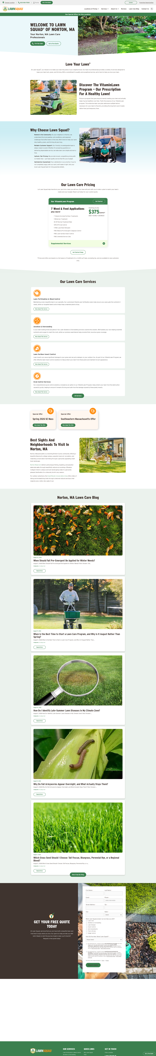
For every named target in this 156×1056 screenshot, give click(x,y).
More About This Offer (39, 425)
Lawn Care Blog (134, 9)
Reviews (124, 9)
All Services (78, 396)
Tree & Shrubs (92, 931)
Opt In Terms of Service (105, 948)
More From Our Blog (78, 875)
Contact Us (145, 9)
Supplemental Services (61, 243)
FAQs (85, 1054)
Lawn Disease (91, 925)
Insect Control (92, 927)
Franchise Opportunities (146, 2)
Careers (131, 2)
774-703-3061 (38, 44)
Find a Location (109, 1052)
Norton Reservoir (35, 465)
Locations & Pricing (90, 9)
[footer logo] (41, 1053)
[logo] (13, 9)
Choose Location (10, 2)
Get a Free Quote (46, 2)
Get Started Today (78, 252)
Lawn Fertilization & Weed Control (72, 1052)
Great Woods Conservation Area (57, 476)
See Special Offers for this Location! (78, 14)
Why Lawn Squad (88, 1052)
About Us (114, 9)
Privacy (107, 960)
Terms (103, 960)
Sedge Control (92, 933)
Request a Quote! (93, 965)
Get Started (98, 201)
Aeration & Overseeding (94, 923)
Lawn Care (91, 920)
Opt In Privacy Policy (96, 948)
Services (104, 9)
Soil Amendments (93, 929)
